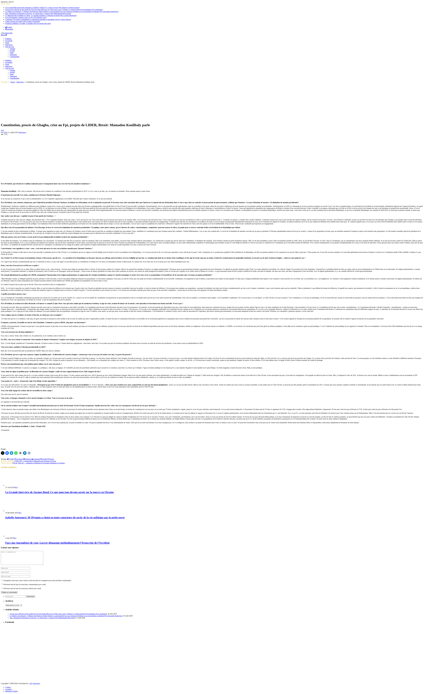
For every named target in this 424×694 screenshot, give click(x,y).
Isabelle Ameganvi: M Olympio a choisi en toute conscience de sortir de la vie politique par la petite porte (65, 517)
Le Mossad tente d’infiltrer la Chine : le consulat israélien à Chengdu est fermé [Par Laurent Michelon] (41, 15)
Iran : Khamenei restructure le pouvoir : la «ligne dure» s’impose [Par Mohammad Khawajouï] (38, 13)
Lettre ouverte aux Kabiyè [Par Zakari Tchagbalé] (22, 21)
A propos (8, 689)
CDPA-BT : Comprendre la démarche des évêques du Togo (35, 461)
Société (12, 51)
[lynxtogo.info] (6, 33)
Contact (8, 687)
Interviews (9, 45)
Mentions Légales (11, 691)
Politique (8, 39)
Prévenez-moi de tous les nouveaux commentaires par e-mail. (25, 584)
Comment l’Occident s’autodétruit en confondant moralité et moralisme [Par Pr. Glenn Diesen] (38, 19)
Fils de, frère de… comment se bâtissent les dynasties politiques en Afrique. (39, 463)
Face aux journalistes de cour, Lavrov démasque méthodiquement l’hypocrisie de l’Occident (57, 542)
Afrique (12, 49)
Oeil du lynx (9, 47)
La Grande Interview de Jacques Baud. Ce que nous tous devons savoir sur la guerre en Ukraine (59, 492)
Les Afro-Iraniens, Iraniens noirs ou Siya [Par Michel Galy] (26, 17)
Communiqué (14, 57)
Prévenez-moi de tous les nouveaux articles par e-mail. (22, 588)
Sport (7, 43)
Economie (8, 41)
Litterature (13, 55)
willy (5, 132)
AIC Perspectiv (34, 683)
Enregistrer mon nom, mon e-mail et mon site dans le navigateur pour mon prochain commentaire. (37, 580)
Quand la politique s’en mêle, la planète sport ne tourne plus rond (28, 23)
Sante (12, 53)
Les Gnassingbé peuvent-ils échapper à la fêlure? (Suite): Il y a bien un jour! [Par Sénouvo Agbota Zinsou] (42, 8)
